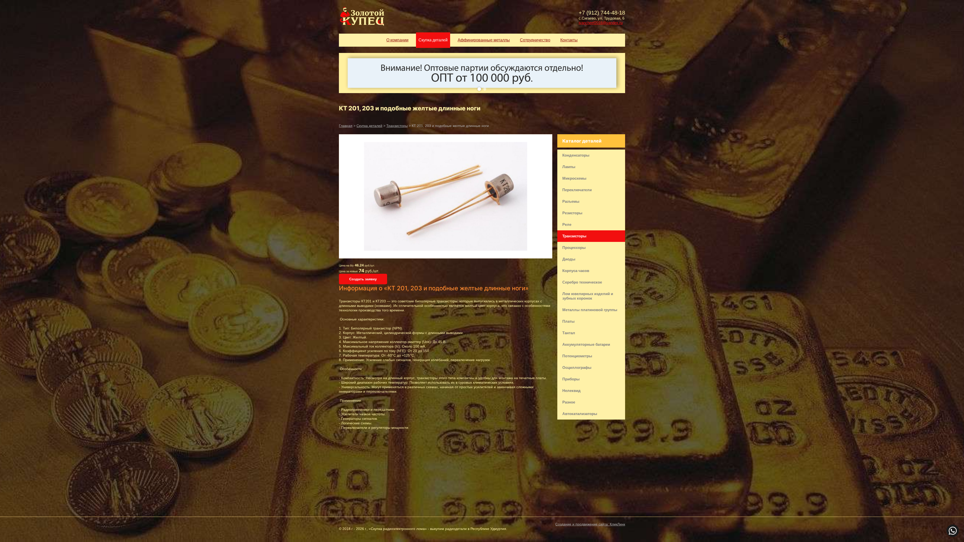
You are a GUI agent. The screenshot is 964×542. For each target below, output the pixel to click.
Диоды (568, 259)
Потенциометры (577, 356)
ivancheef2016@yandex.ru (601, 23)
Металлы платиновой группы (589, 310)
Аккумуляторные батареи (586, 344)
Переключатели (577, 190)
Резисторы (572, 213)
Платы (568, 321)
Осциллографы (576, 367)
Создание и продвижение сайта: (590, 524)
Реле (566, 224)
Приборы (571, 379)
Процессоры (574, 247)
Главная (345, 126)
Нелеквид (571, 390)
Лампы (568, 167)
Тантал (568, 333)
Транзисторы (397, 126)
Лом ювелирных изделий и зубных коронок (587, 296)
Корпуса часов (575, 270)
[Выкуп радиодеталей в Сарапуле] (361, 16)
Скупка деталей (369, 126)
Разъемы (570, 201)
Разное (568, 402)
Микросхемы (574, 178)
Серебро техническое (582, 282)
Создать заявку (363, 279)
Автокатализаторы (579, 414)
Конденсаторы (575, 155)
